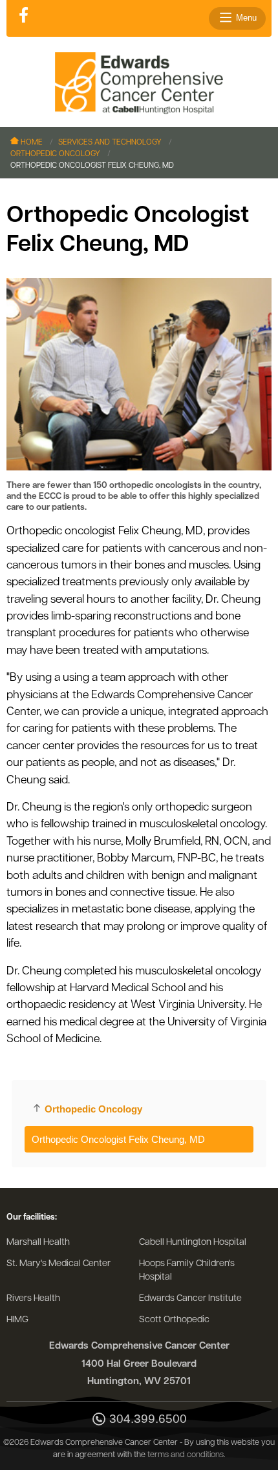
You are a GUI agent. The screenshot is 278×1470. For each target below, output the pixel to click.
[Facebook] (23, 16)
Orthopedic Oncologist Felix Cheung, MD (118, 1139)
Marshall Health (38, 1242)
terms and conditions (185, 1455)
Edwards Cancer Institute (190, 1299)
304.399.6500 (148, 1419)
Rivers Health (33, 1299)
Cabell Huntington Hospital (192, 1242)
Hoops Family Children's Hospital (187, 1271)
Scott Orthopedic (174, 1320)
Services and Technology (110, 142)
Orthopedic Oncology (55, 154)
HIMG (17, 1320)
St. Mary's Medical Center (58, 1264)
